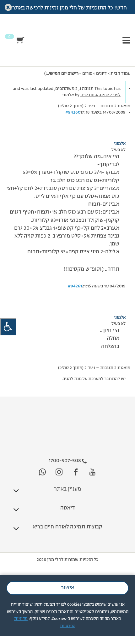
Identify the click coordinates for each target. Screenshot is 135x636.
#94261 (75, 286)
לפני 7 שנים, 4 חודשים (100, 95)
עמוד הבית (120, 73)
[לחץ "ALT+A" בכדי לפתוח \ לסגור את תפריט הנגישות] (8, 326)
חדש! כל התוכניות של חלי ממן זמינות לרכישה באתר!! (67, 8)
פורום (87, 73)
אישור (67, 588)
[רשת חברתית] (92, 472)
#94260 (72, 112)
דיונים (101, 73)
